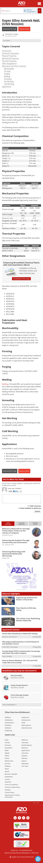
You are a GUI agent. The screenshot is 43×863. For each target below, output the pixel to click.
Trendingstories (35, 523)
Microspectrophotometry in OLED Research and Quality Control (20, 643)
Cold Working (9, 84)
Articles (7, 742)
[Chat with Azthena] (38, 859)
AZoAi (23, 723)
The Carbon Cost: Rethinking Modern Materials (28, 619)
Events (7, 758)
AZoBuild (8, 728)
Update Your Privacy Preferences (22, 857)
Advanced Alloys (16, 675)
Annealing (8, 79)
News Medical (26, 725)
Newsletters (9, 777)
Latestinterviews (8, 523)
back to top (36, 803)
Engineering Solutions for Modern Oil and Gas (26, 598)
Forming (7, 71)
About (7, 769)
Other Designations (9, 63)
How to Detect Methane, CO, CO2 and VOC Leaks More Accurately (20, 661)
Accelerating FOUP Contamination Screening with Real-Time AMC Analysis (21, 652)
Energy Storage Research (19, 685)
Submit (37, 511)
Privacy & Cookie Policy (12, 787)
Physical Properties (9, 56)
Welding (7, 76)
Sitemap (7, 790)
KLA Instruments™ (11, 637)
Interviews (25, 742)
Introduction (7, 51)
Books (7, 750)
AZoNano (8, 717)
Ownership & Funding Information (12, 796)
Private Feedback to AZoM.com (30, 508)
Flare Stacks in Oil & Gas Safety (26, 609)
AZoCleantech (9, 723)
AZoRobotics (9, 720)
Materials (25, 748)
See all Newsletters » (9, 705)
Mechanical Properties (10, 58)
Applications (6, 86)
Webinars (25, 740)
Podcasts (24, 758)
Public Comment (35, 506)
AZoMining (8, 730)
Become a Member (11, 774)
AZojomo (24, 756)
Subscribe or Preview (17, 677)
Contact (7, 779)
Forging (7, 74)
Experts (24, 761)
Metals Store (9, 761)
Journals (7, 764)
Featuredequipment (21, 523)
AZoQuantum (26, 720)
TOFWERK (9, 656)
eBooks (7, 753)
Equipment (8, 748)
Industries (25, 753)
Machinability (9, 69)
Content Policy (9, 792)
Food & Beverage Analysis (19, 695)
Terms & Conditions (11, 785)
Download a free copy (21, 279)
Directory (8, 745)
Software (8, 766)
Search (7, 771)
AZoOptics (8, 725)
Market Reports (27, 745)
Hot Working (9, 81)
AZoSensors (25, 717)
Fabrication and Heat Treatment (14, 66)
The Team (25, 766)
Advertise (8, 782)
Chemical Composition (10, 53)
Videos (7, 756)
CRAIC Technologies (12, 647)
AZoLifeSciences (27, 728)
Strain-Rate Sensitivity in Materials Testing (19, 633)
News (6, 740)
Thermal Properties (9, 61)
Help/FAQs (25, 764)
